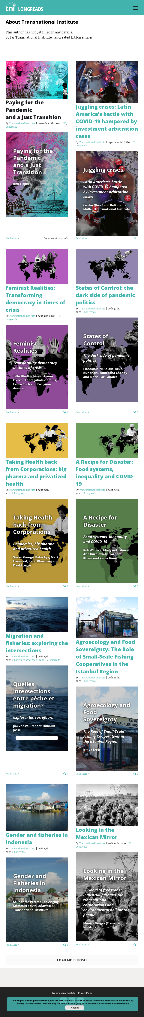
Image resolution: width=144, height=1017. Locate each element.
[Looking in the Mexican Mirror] (107, 805)
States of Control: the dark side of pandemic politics (105, 295)
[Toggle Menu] (135, 8)
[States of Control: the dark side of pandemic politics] (107, 266)
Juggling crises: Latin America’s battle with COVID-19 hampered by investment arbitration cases (107, 121)
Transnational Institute (22, 123)
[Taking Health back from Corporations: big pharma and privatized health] (37, 440)
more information (120, 1003)
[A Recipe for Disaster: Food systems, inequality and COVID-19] (107, 440)
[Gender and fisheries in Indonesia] (37, 807)
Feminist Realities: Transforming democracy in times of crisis (35, 298)
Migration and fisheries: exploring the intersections (37, 643)
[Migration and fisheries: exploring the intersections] (37, 614)
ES (64, 123)
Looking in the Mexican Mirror (96, 833)
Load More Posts (72, 960)
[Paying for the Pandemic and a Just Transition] (37, 80)
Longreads (11, 126)
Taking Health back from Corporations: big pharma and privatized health (36, 472)
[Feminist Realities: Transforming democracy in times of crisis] (37, 266)
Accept (75, 1007)
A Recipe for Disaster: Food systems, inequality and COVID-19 (105, 472)
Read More (11, 238)
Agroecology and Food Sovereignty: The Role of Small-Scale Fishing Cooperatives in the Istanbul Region (105, 656)
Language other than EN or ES (30, 660)
